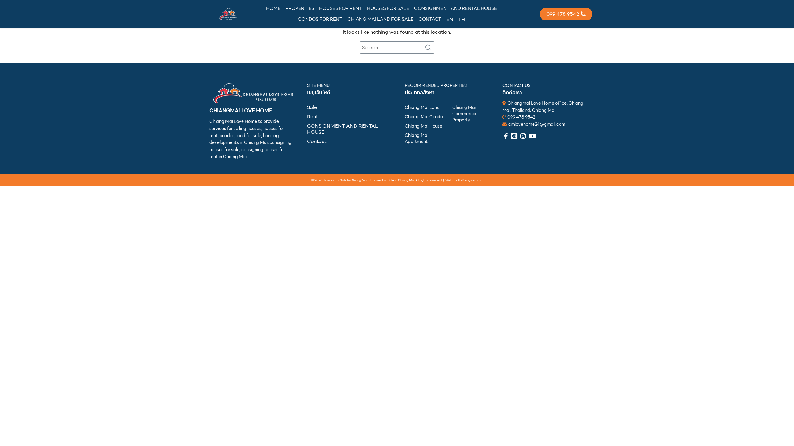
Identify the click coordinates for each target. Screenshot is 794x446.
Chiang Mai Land (422, 107)
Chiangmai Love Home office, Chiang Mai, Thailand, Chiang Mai (542, 107)
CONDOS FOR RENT (320, 19)
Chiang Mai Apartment (416, 138)
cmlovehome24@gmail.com (536, 124)
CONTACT (429, 19)
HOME (273, 8)
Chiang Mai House (423, 126)
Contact (316, 141)
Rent (312, 116)
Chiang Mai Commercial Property (464, 113)
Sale (312, 107)
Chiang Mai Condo (424, 116)
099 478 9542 (521, 117)
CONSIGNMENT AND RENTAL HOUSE (455, 8)
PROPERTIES (299, 8)
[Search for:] (397, 47)
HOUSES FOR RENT (340, 8)
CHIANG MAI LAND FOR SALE (380, 19)
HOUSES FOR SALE (388, 8)
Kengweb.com (472, 179)
